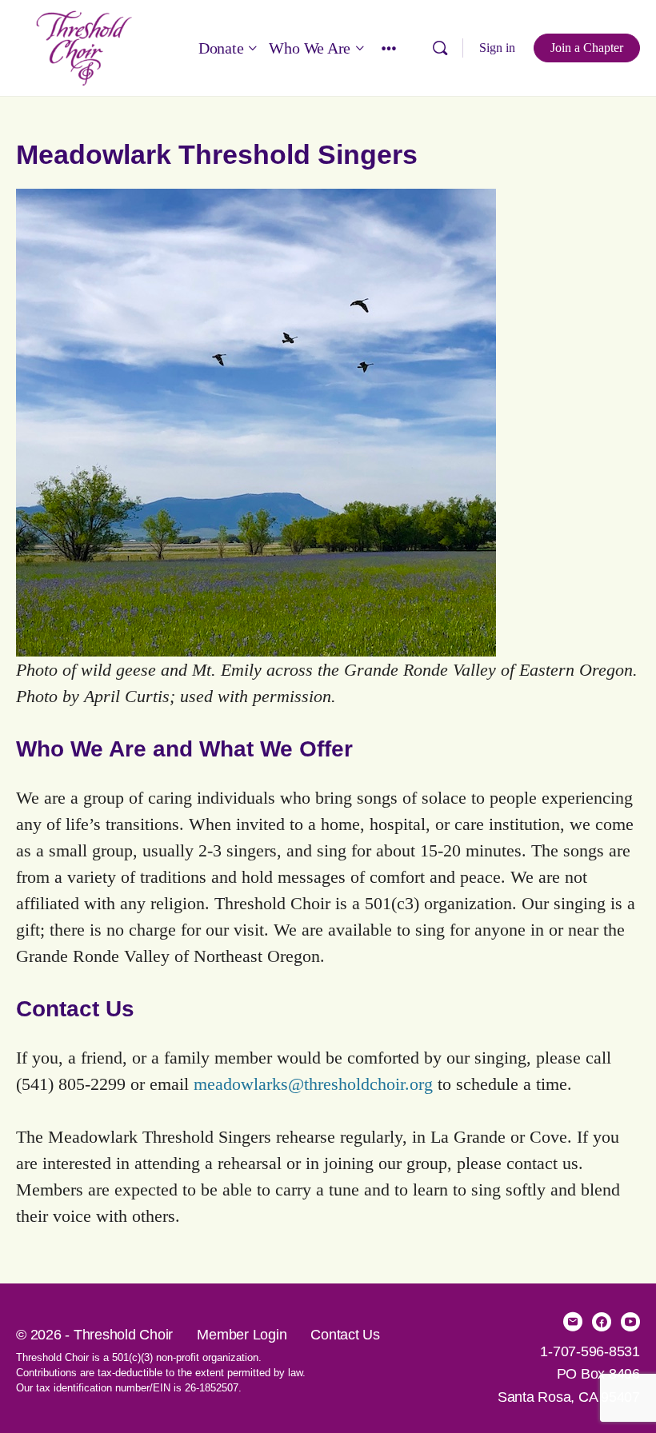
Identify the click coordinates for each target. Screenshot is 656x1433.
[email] (572, 1321)
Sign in (497, 47)
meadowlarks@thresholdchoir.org (313, 1084)
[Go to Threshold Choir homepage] (84, 46)
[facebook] (601, 1321)
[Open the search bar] (440, 48)
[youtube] (630, 1321)
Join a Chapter (586, 47)
